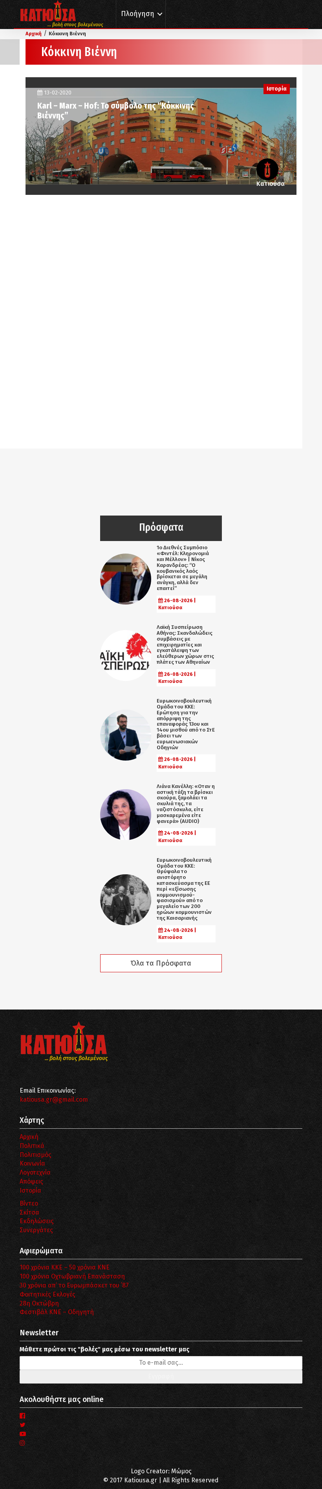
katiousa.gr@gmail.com (54, 1099)
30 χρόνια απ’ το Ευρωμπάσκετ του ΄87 (74, 1285)
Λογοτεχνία (35, 1172)
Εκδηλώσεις (37, 1221)
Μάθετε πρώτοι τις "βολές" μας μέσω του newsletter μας (104, 1349)
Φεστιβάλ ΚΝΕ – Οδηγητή (57, 1312)
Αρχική (29, 1136)
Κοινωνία (32, 1163)
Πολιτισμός (35, 1155)
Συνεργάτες (36, 1230)
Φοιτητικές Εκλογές (47, 1294)
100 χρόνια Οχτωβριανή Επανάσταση (72, 1276)
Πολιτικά (32, 1145)
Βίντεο (29, 1203)
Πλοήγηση (137, 14)
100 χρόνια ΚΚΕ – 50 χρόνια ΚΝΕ (65, 1267)
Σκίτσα (29, 1212)
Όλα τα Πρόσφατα (161, 963)
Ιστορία (30, 1190)
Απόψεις (31, 1181)
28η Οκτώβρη (39, 1303)
